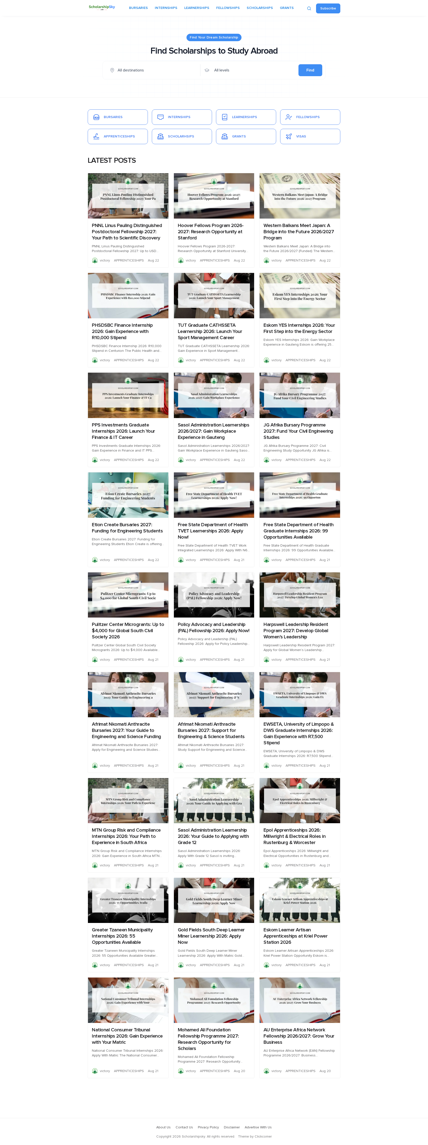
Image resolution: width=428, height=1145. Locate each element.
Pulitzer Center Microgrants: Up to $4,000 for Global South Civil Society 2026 (128, 630)
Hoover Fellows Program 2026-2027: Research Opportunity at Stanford (211, 231)
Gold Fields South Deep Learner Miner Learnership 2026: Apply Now (211, 936)
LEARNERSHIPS (196, 8)
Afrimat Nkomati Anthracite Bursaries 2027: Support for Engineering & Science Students (211, 730)
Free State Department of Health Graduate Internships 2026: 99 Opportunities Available (299, 531)
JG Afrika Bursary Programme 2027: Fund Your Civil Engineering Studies (298, 431)
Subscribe (328, 8)
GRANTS (287, 8)
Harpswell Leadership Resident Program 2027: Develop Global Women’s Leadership (296, 630)
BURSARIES (138, 8)
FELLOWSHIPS (228, 8)
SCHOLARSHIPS (260, 8)
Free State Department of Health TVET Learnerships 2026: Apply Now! (213, 531)
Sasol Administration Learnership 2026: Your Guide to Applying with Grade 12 (213, 836)
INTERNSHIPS (166, 8)
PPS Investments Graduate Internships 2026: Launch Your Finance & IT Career (123, 431)
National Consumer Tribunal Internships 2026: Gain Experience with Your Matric (127, 1036)
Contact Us (184, 1127)
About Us (163, 1127)
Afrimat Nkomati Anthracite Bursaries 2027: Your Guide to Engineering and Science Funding (126, 730)
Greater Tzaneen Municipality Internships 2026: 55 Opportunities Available (122, 936)
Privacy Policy (208, 1127)
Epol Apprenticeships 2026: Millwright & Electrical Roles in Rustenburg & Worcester (294, 836)
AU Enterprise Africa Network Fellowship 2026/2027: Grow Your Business (299, 1036)
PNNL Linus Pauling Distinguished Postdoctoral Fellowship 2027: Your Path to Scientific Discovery (127, 231)
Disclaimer (232, 1127)
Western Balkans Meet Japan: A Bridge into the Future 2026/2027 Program (299, 231)
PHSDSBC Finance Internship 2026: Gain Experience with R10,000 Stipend (122, 331)
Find (310, 70)
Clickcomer (263, 1136)
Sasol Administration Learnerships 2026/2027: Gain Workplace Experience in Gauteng (213, 431)
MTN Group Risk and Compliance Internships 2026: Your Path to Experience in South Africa (126, 836)
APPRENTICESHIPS (129, 260)
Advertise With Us (258, 1127)
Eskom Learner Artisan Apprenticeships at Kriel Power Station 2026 (295, 936)
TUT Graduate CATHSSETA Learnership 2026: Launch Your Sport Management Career (210, 331)
